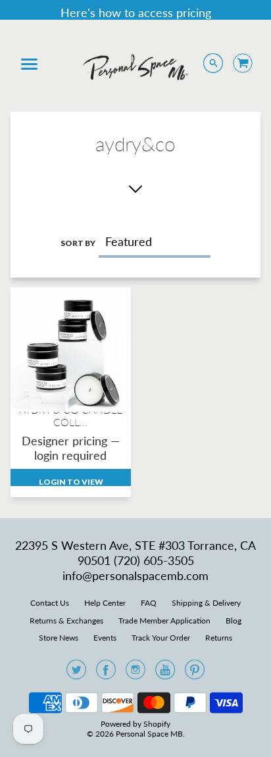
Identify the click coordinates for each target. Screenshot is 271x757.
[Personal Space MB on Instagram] (135, 673)
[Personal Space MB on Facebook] (106, 673)
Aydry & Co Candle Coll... (70, 415)
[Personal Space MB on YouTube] (165, 673)
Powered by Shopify (135, 724)
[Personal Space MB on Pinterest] (195, 673)
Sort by (78, 243)
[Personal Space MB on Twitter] (76, 673)
